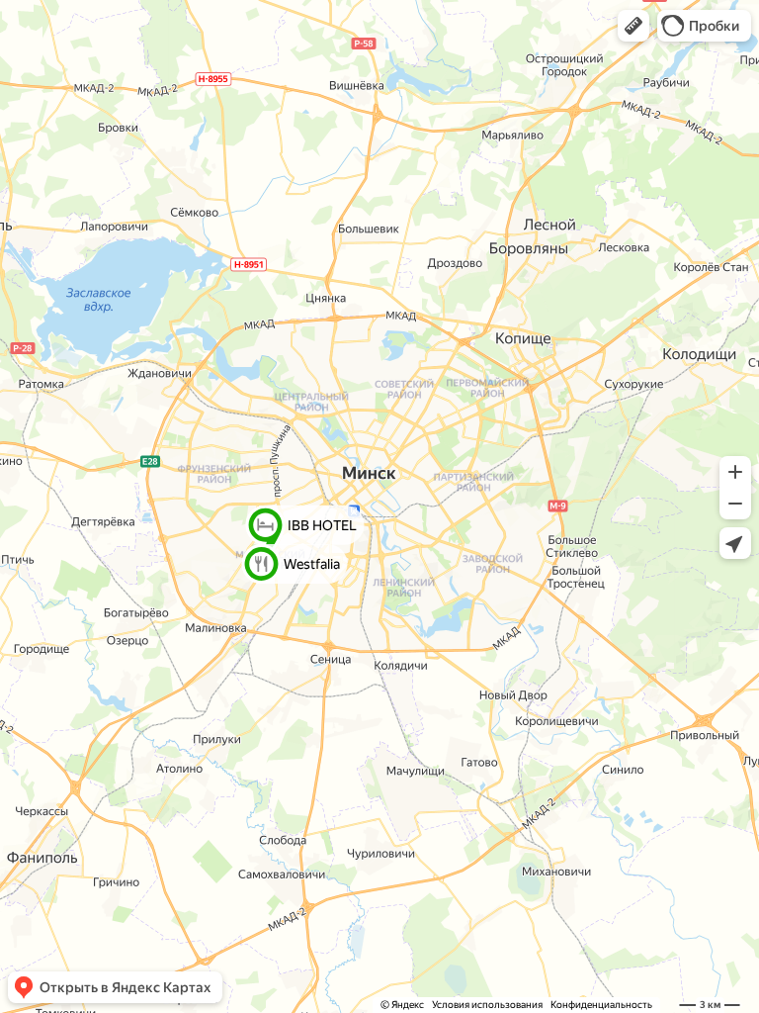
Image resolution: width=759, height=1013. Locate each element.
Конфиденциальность (601, 1004)
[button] (633, 26)
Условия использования (487, 1004)
